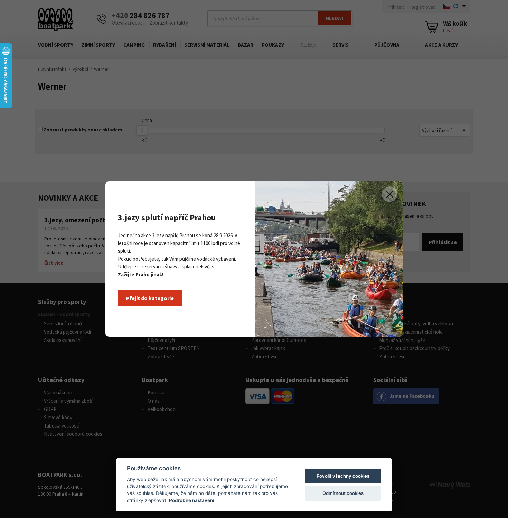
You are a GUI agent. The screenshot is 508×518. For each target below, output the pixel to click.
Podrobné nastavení (191, 500)
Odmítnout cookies (343, 493)
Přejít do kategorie (150, 298)
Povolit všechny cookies (343, 476)
